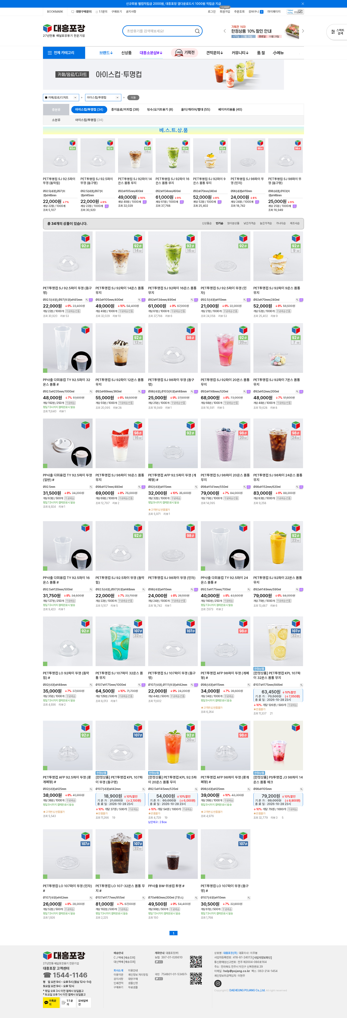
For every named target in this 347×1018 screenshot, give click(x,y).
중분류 (56, 109)
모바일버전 (83, 1002)
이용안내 (133, 970)
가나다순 (281, 223)
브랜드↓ (106, 52)
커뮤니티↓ (240, 52)
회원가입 (225, 11)
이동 (133, 97)
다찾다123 (336, 32)
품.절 (261, 52)
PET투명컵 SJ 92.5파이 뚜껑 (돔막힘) (59, 181)
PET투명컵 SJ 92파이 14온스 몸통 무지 (135, 181)
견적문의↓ (215, 52)
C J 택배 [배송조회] (124, 957)
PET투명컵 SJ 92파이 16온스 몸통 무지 (172, 181)
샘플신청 (133, 983)
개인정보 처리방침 (138, 974)
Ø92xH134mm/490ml (168, 191)
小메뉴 (278, 52)
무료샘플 (133, 987)
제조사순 (295, 223)
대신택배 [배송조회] (125, 961)
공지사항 (131, 11)
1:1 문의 (70, 1002)
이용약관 (118, 974)
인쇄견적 (118, 983)
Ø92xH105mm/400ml (130, 191)
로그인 (212, 11)
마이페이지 (274, 11)
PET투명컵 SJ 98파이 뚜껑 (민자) (171, 578)
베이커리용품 (230, 109)
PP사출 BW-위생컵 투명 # (166, 886)
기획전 (189, 52)
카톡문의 (52, 1002)
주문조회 (239, 11)
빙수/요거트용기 (160, 109)
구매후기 (116, 11)
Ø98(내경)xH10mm (241, 191)
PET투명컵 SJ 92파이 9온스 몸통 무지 (209, 181)
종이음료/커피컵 (125, 109)
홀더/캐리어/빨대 (195, 109)
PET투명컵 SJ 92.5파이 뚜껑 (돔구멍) (97, 181)
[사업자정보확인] (262, 957)
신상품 (126, 52)
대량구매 (133, 978)
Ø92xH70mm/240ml (204, 191)
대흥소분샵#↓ (151, 52)
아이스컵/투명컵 (89, 109)
